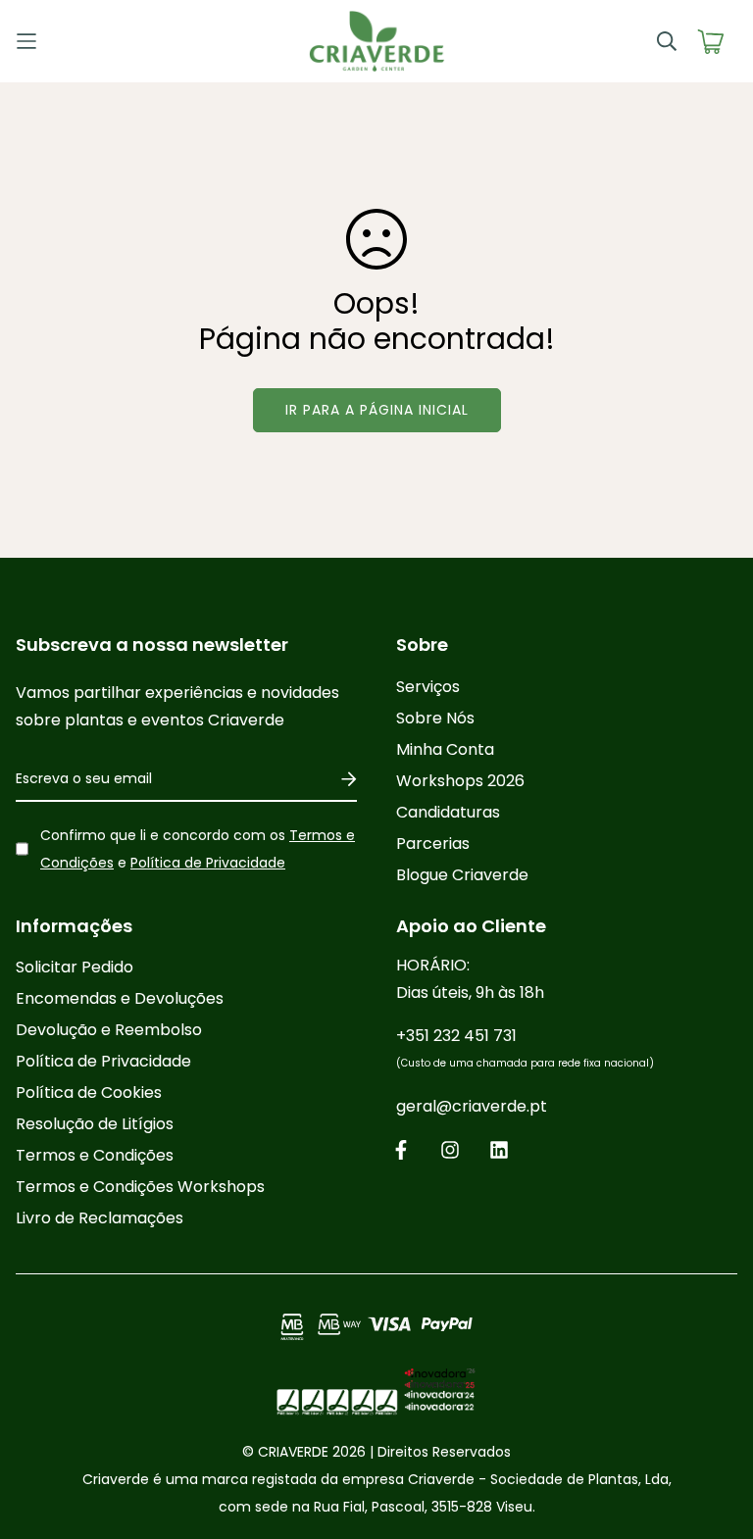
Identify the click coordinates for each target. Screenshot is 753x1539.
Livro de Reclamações (99, 1218)
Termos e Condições (95, 1155)
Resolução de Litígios (95, 1124)
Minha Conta (445, 749)
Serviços (428, 686)
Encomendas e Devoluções (120, 998)
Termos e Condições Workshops (140, 1186)
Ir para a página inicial (377, 410)
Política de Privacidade (207, 862)
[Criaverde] (376, 41)
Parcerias (433, 843)
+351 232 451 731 (525, 1047)
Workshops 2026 (460, 781)
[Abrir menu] (106, 41)
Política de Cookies (89, 1092)
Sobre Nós (435, 718)
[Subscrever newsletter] (341, 779)
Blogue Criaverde (462, 875)
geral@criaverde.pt (471, 1106)
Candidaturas (448, 812)
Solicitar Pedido (74, 967)
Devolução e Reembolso (109, 1029)
